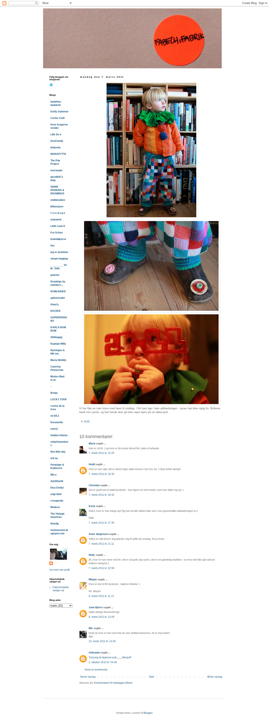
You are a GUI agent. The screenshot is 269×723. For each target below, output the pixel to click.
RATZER (55, 310)
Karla (92, 506)
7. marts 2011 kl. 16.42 (101, 494)
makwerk (56, 219)
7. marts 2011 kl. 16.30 (101, 474)
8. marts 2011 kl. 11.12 (101, 596)
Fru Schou (56, 232)
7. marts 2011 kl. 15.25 (101, 453)
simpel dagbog (59, 258)
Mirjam (93, 579)
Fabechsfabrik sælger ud (61, 589)
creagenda (56, 500)
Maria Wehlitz (58, 360)
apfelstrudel (57, 297)
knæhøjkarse (58, 239)
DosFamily (56, 141)
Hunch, (54, 304)
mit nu (54, 458)
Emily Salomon (59, 111)
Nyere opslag (88, 676)
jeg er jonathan (59, 252)
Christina (94, 485)
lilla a (53, 474)
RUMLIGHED (58, 291)
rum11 (54, 428)
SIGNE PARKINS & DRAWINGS (57, 190)
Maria (92, 443)
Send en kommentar (96, 669)
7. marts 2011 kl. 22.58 (101, 568)
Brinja (54, 392)
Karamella (56, 422)
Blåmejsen (56, 206)
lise (52, 245)
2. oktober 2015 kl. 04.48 (103, 662)
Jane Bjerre (96, 607)
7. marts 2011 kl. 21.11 (101, 543)
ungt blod (55, 494)
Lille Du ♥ (55, 134)
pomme (54, 275)
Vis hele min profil (59, 569)
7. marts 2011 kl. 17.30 (101, 522)
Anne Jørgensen (98, 534)
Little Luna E (57, 226)
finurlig (54, 523)
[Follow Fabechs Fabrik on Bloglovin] (51, 85)
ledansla (55, 147)
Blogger (148, 712)
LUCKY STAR (58, 399)
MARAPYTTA (58, 154)
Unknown (94, 652)
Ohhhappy (56, 337)
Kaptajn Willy (58, 343)
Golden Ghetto (58, 435)
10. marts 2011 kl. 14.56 (102, 641)
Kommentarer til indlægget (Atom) (113, 682)
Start (151, 676)
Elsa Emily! (57, 487)
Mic (91, 628)
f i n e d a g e (57, 213)
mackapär (56, 170)
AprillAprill (56, 481)
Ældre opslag (214, 676)
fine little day (58, 451)
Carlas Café (57, 118)
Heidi (92, 464)
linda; (92, 554)
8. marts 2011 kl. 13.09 (101, 616)
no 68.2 (54, 415)
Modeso (55, 507)
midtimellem (57, 200)
